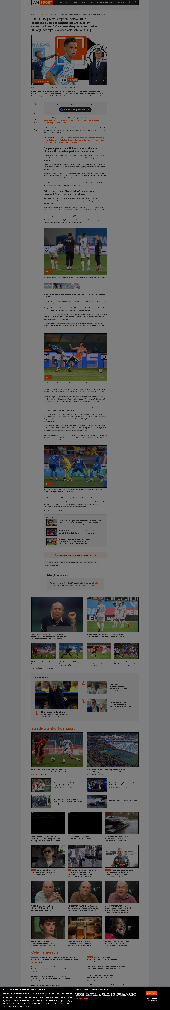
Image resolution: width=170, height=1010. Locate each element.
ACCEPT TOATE (151, 993)
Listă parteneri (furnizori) (81, 998)
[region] (85, 998)
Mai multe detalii (64, 995)
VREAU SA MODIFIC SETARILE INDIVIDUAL (152, 999)
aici (59, 1001)
